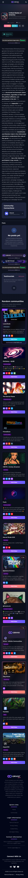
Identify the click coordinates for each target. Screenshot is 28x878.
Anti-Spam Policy (14, 832)
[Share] (23, 26)
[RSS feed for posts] (20, 26)
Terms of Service (14, 822)
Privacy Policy (14, 825)
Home (14, 809)
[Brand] (15, 2)
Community (14, 812)
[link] (22, 557)
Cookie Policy (14, 828)
